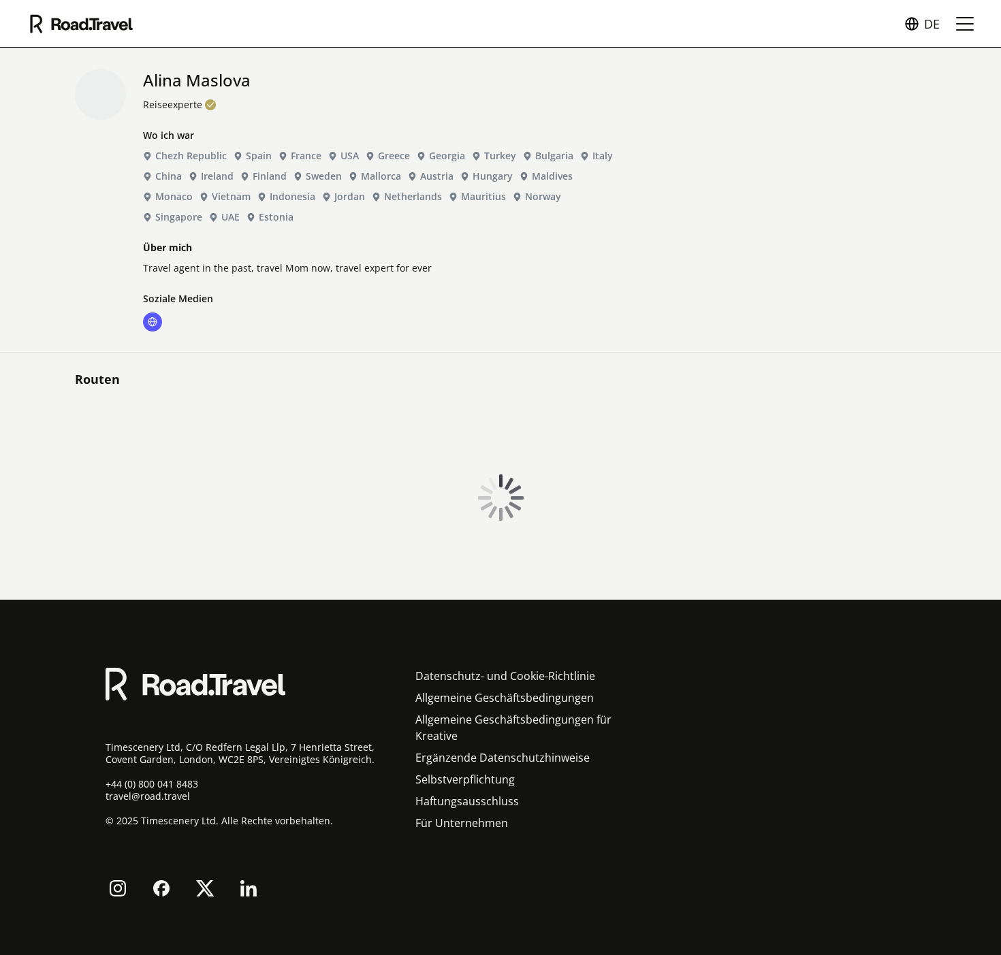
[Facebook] (161, 888)
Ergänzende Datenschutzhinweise (502, 757)
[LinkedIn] (248, 888)
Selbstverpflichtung (465, 779)
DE (932, 23)
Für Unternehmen (461, 822)
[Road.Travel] (81, 23)
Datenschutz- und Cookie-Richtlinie (505, 675)
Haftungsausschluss (467, 801)
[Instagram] (118, 888)
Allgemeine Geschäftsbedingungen (504, 697)
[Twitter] (205, 888)
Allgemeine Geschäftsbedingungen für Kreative (513, 727)
